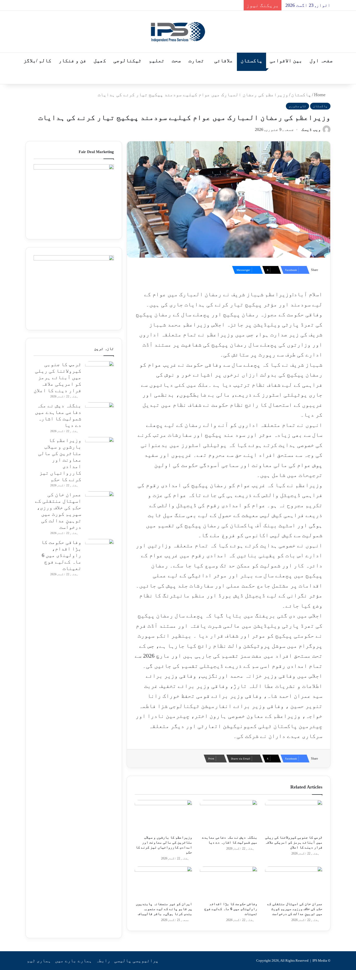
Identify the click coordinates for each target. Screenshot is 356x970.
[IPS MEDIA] (178, 31)
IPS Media (319, 960)
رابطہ (103, 960)
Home (320, 94)
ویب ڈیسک (311, 129)
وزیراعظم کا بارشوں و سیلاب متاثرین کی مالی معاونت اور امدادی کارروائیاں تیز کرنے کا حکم (59, 459)
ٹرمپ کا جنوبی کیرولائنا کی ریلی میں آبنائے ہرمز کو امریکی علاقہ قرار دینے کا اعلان (293, 842)
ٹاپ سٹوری (297, 106)
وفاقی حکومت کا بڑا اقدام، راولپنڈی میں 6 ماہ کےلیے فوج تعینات (230, 909)
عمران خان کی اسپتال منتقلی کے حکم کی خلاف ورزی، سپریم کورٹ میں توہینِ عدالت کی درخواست (294, 909)
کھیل (100, 60)
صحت (176, 60)
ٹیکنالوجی (127, 60)
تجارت (196, 60)
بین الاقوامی (286, 60)
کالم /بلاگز (37, 60)
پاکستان (251, 60)
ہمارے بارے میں (73, 960)
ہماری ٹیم (39, 960)
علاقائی (223, 60)
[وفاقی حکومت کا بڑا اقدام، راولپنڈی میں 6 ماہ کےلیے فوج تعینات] (228, 882)
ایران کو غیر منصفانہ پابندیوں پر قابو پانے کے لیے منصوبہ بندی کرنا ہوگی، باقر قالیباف (164, 909)
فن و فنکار (72, 60)
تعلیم (156, 60)
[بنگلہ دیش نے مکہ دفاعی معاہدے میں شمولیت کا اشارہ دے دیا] (228, 816)
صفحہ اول (321, 60)
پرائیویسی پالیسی (136, 960)
